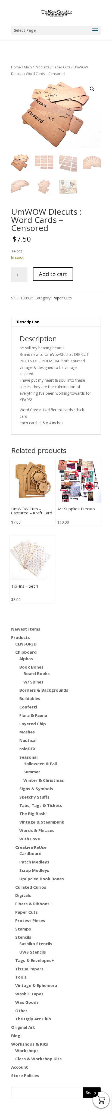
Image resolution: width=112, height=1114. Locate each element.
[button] (92, 89)
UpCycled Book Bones (41, 878)
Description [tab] (28, 321)
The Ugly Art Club (33, 1018)
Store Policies (25, 1075)
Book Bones (31, 667)
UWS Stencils (32, 952)
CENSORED (26, 644)
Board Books (36, 673)
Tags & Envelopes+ (34, 960)
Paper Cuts (61, 67)
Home (16, 67)
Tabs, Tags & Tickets (40, 805)
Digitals (23, 895)
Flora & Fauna (33, 715)
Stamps (23, 929)
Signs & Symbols (36, 788)
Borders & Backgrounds (43, 690)
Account (19, 1067)
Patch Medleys (34, 862)
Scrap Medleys (34, 870)
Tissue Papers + (31, 968)
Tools (21, 977)
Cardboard (30, 853)
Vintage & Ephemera (36, 985)
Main (28, 67)
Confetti (28, 707)
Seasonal (28, 757)
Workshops (27, 1050)
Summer (31, 771)
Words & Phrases (36, 830)
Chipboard (26, 652)
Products (42, 67)
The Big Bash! (32, 813)
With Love (29, 838)
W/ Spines (33, 682)
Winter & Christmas (43, 780)
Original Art (23, 1027)
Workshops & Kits (29, 1044)
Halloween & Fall (40, 763)
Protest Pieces (30, 920)
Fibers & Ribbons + (34, 903)
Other (21, 1010)
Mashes (27, 732)
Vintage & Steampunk (41, 822)
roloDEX (27, 748)
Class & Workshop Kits (38, 1058)
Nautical (27, 740)
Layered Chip (32, 723)
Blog (15, 1035)
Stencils (23, 937)
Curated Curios (30, 887)
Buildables (29, 698)
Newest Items (25, 629)
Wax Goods (27, 1002)
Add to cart (53, 274)
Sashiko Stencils (35, 943)
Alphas (26, 658)
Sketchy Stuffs (34, 797)
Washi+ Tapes (29, 993)
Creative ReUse (30, 847)
